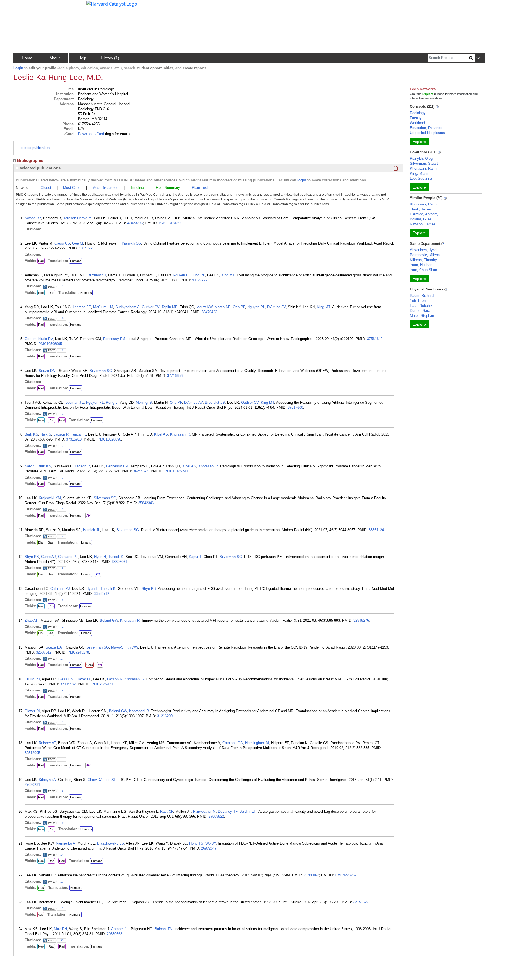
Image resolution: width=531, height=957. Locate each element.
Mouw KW (204, 307)
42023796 (135, 223)
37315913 (74, 439)
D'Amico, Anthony (424, 214)
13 (62, 881)
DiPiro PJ (32, 679)
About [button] (55, 58)
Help (82, 58)
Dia (40, 542)
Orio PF (199, 275)
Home (27, 58)
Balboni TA (163, 929)
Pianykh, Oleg (421, 158)
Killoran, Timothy (423, 260)
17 (62, 658)
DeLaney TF (227, 811)
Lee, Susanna (421, 178)
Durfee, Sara (420, 310)
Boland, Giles (420, 219)
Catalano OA (232, 743)
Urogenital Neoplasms (427, 133)
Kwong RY (33, 218)
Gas (50, 542)
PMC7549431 (102, 684)
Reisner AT (47, 743)
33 (62, 940)
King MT (228, 275)
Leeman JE (82, 307)
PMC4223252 (345, 875)
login (301, 180)
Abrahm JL (120, 929)
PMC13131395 (170, 223)
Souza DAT (48, 371)
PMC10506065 (50, 344)
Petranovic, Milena (425, 255)
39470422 (209, 312)
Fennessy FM (114, 339)
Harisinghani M (257, 743)
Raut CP (166, 811)
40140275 (86, 248)
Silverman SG (101, 371)
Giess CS (62, 243)
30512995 (32, 753)
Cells (89, 665)
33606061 (119, 562)
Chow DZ (95, 780)
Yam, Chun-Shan (423, 270)
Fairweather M (204, 811)
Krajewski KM (50, 498)
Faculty (416, 118)
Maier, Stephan (422, 315)
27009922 (216, 816)
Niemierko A (65, 843)
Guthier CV (150, 307)
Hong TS (196, 843)
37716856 (175, 376)
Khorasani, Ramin (424, 168)
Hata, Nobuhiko (422, 305)
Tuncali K (78, 434)
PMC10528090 (109, 439)
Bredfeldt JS (215, 402)
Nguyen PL (182, 275)
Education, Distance (426, 128)
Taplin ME (170, 307)
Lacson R (61, 434)
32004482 (68, 684)
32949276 (361, 620)
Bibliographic (30, 160)
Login (18, 68)
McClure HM (103, 307)
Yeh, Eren (418, 301)
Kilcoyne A (47, 780)
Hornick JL (91, 530)
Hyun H (100, 557)
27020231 (32, 785)
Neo (41, 292)
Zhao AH (31, 620)
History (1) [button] (110, 58)
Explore (419, 141)
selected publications (34, 148)
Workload (417, 123)
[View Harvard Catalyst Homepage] (111, 3)
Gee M (77, 243)
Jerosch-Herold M (77, 218)
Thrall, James (421, 209)
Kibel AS (161, 434)
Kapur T (195, 557)
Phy (51, 606)
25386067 (311, 875)
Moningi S (144, 402)
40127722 (199, 280)
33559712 (101, 593)
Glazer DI (83, 679)
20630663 (114, 934)
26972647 (209, 848)
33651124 (376, 530)
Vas (40, 914)
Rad (41, 261)
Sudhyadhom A (127, 307)
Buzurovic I (97, 275)
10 (62, 318)
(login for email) (117, 134)
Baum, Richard (422, 296)
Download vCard (91, 134)
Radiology (418, 113)
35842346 (146, 503)
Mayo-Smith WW (124, 647)
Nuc (41, 606)
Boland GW (109, 620)
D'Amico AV (276, 307)
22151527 (361, 902)
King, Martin (419, 173)
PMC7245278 (78, 652)
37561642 (374, 339)
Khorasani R (180, 434)
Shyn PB (32, 557)
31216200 (165, 716)
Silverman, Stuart (424, 163)
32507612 (43, 652)
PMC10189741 (176, 471)
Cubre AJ (48, 557)
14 (62, 854)
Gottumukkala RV (39, 339)
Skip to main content (23, 6)
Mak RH (60, 929)
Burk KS (31, 434)
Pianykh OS (131, 243)
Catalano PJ (68, 557)
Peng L (111, 402)
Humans (75, 261)
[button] (478, 58)
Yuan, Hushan (421, 265)
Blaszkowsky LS (110, 843)
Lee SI (110, 780)
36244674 (141, 471)
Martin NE (223, 307)
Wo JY (210, 843)
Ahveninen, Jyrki (423, 250)
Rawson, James (423, 224)
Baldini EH (248, 811)
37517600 (295, 407)
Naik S (45, 434)
